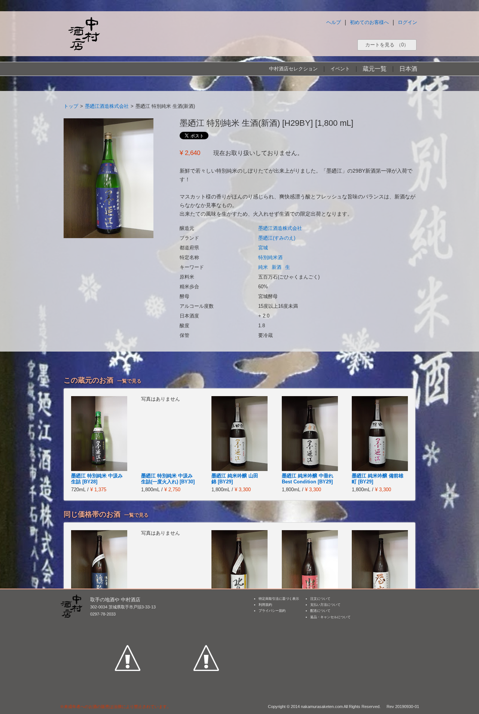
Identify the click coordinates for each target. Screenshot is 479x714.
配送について (320, 611)
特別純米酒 (270, 257)
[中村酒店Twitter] (206, 623)
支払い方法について (325, 605)
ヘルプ (333, 22)
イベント (340, 69)
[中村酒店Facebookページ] (127, 623)
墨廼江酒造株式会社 (107, 106)
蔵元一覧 (375, 69)
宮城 (263, 247)
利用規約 (265, 605)
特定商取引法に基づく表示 (279, 599)
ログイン (407, 22)
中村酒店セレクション (293, 69)
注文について (320, 599)
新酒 (276, 267)
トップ (71, 106)
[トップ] (83, 33)
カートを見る (387, 45)
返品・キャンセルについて (330, 617)
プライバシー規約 (272, 611)
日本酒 (408, 69)
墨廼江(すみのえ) (276, 238)
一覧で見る (129, 381)
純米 (263, 267)
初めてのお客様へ (369, 22)
